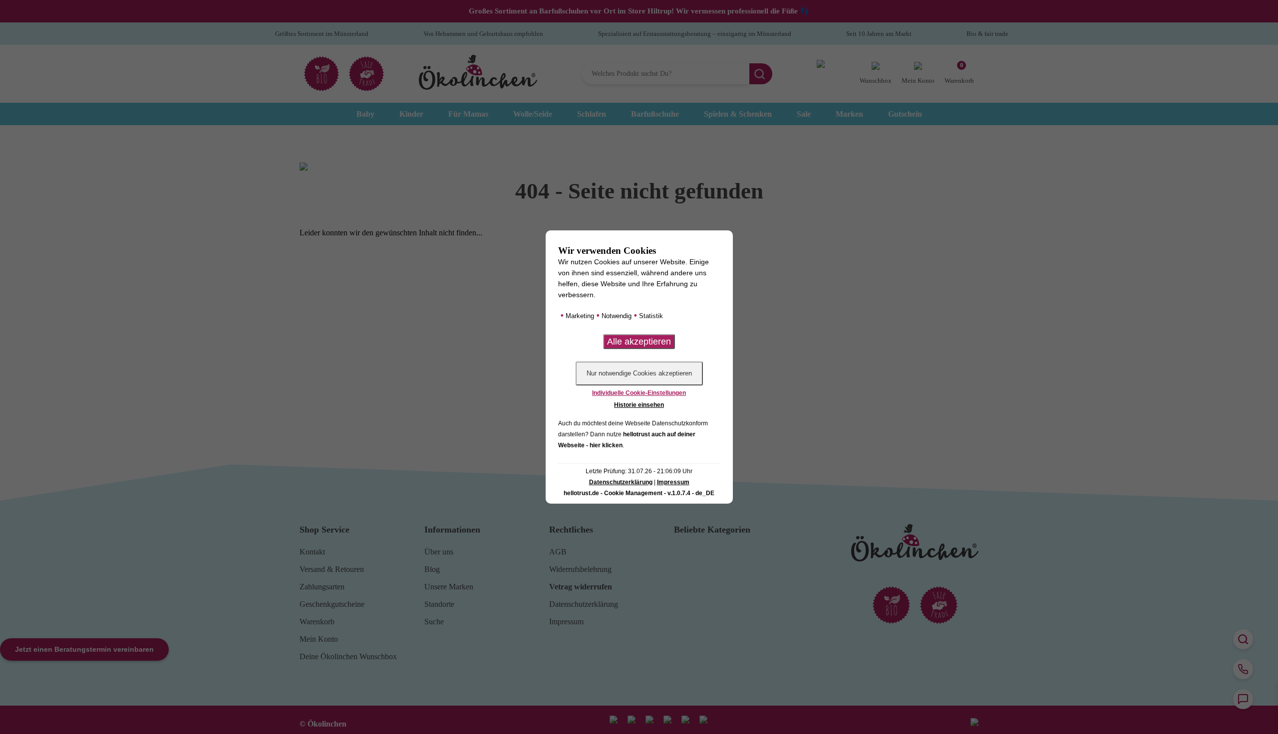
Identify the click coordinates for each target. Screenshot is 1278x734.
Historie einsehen (639, 404)
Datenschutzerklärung (620, 482)
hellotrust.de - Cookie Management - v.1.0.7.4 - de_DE (639, 493)
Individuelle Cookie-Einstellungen (639, 392)
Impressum (673, 482)
